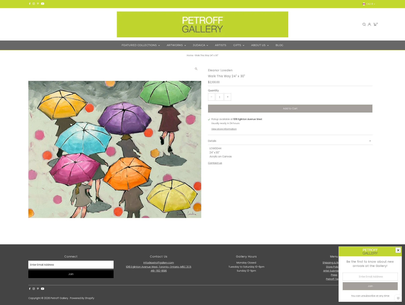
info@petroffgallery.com (158, 262)
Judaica (199, 45)
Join (71, 274)
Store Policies (334, 267)
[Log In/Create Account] (369, 24)
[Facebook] (29, 4)
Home (190, 55)
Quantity (213, 90)
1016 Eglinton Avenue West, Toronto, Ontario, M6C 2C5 (158, 267)
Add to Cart (290, 108)
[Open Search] (364, 24)
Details (212, 141)
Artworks (175, 45)
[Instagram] (34, 4)
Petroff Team (334, 279)
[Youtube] (42, 4)
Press (334, 275)
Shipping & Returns (334, 262)
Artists (220, 45)
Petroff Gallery (59, 298)
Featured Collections (140, 45)
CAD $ (369, 3)
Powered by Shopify (82, 298)
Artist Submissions (334, 271)
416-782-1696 (159, 271)
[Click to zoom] (196, 68)
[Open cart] (375, 24)
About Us (258, 45)
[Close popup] (398, 250)
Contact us (215, 163)
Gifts (237, 45)
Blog (279, 45)
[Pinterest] (38, 4)
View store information (224, 129)
